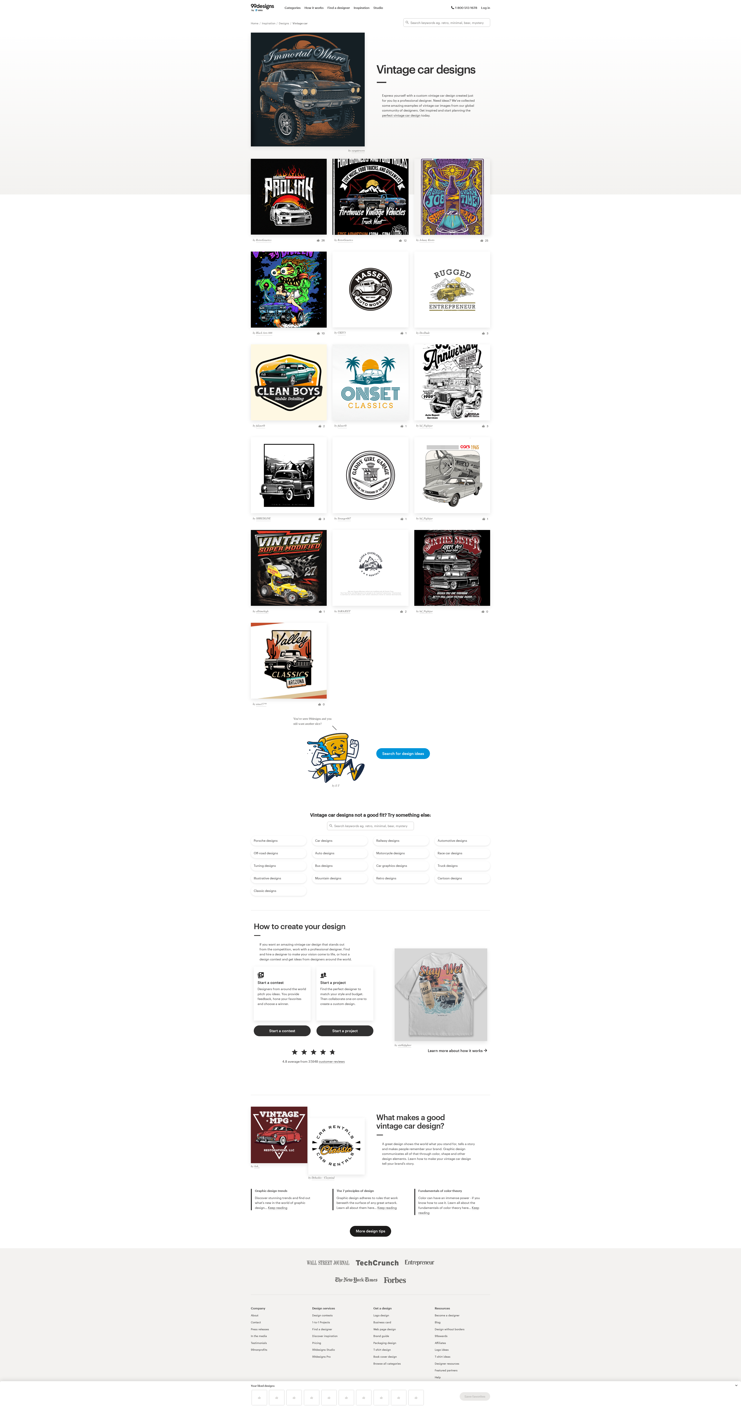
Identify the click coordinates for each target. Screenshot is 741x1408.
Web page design (384, 1329)
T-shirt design (382, 1349)
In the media (259, 1336)
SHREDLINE (263, 518)
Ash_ (257, 1166)
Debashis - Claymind (323, 1177)
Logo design (381, 1315)
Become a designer (447, 1315)
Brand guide (381, 1336)
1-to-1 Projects (321, 1322)
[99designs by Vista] (262, 8)
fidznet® (260, 425)
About (254, 1315)
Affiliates (440, 1343)
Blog (438, 1322)
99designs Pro (321, 1356)
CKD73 (342, 332)
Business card (382, 1322)
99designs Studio (323, 1349)
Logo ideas (442, 1349)
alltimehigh (262, 611)
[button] (736, 1385)
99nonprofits (259, 1349)
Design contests (322, 1315)
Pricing (316, 1343)
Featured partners (446, 1370)
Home (255, 23)
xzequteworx (358, 150)
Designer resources (447, 1363)
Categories (293, 7)
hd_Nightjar (426, 425)
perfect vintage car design (401, 115)
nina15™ (261, 704)
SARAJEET (344, 611)
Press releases (260, 1329)
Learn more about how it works (455, 1050)
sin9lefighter (404, 1045)
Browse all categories (387, 1363)
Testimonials (259, 1343)
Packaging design (384, 1343)
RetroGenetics (263, 240)
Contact (256, 1322)
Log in (485, 7)
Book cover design (385, 1356)
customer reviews (332, 1061)
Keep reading (277, 1207)
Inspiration (362, 7)
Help (438, 1377)
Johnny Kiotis (427, 240)
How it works (314, 7)
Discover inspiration (325, 1336)
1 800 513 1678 (466, 7)
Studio (378, 7)
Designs (284, 23)
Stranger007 (344, 518)
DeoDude (425, 333)
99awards (441, 1336)
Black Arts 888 (264, 333)
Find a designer (338, 7)
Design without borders (449, 1329)
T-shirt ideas (442, 1356)
